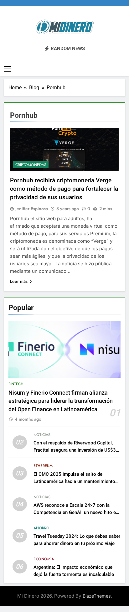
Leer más (19, 281)
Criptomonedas (30, 165)
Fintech (15, 384)
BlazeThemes (97, 596)
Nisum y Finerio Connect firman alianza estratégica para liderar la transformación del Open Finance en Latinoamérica (60, 401)
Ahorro (41, 528)
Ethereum (43, 466)
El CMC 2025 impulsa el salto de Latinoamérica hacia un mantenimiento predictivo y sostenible (74, 481)
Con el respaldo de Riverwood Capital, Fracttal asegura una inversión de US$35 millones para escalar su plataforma (76, 450)
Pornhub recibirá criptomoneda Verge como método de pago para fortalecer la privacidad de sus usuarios (64, 189)
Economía (44, 559)
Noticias (42, 435)
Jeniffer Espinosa (31, 208)
